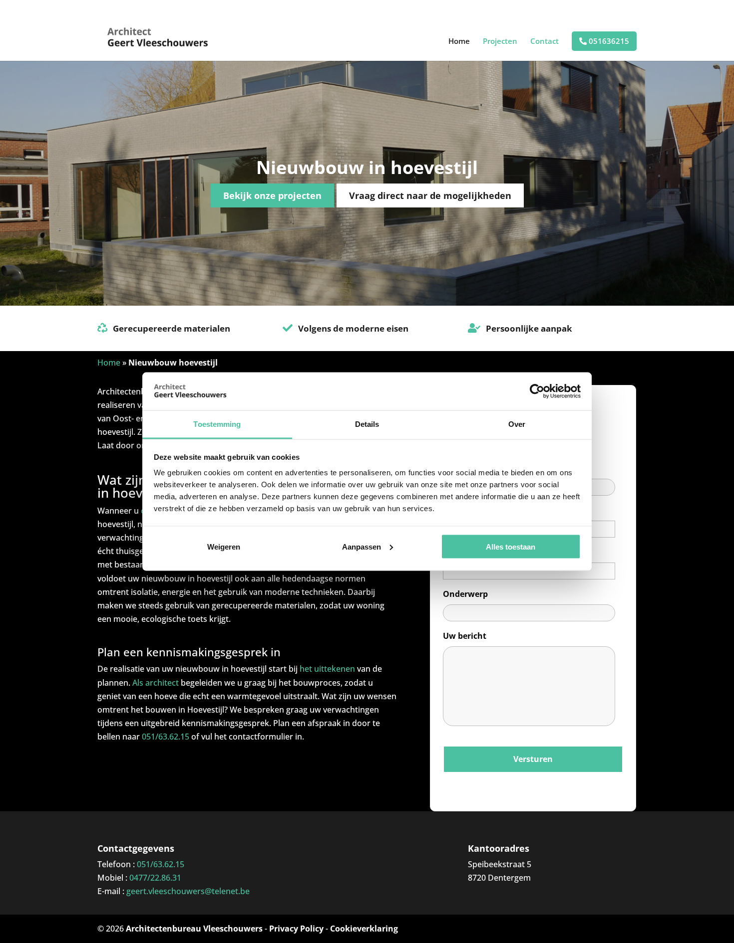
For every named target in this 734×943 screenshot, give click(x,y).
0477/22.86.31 (155, 877)
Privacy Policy (296, 928)
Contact (544, 41)
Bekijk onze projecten (272, 195)
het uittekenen (327, 668)
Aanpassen (361, 546)
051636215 (608, 41)
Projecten (500, 41)
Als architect (155, 682)
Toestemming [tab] (217, 424)
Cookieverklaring (364, 928)
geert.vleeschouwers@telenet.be (188, 891)
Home (459, 41)
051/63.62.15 (165, 736)
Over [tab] (516, 424)
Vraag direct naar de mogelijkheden (430, 195)
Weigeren (223, 546)
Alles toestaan (510, 546)
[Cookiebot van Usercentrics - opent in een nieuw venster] (537, 390)
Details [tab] (367, 424)
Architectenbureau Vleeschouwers (194, 928)
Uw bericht (464, 636)
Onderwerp (465, 594)
